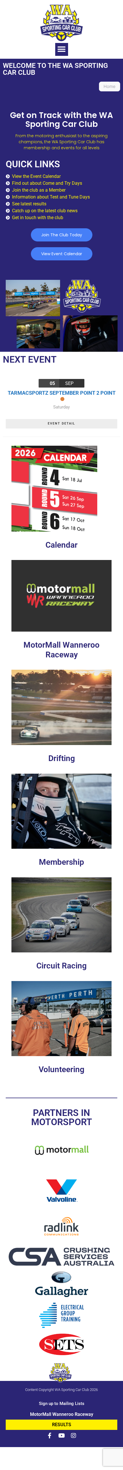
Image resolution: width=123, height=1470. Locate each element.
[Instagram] (73, 1435)
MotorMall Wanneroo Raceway (61, 649)
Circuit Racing (61, 965)
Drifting (61, 758)
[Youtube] (61, 1435)
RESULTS (61, 1424)
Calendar (61, 545)
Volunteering (61, 1069)
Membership (61, 862)
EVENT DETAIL (61, 423)
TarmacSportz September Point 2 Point (62, 393)
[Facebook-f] (49, 1435)
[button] (61, 49)
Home (110, 86)
